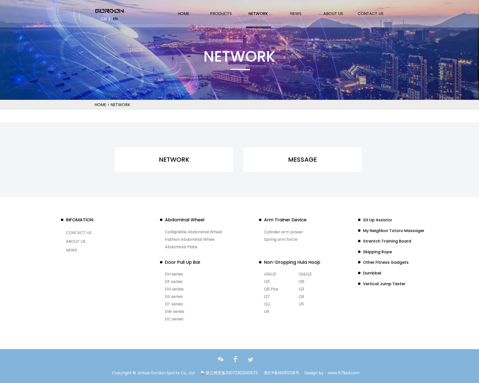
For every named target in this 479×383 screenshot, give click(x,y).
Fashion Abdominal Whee (190, 239)
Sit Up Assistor (377, 220)
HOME (183, 13)
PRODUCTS (221, 13)
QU (267, 304)
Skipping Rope (377, 252)
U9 (266, 311)
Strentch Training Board (387, 241)
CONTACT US (370, 13)
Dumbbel (372, 273)
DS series (174, 296)
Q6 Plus (271, 289)
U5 (301, 304)
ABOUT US (333, 13)
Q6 (301, 281)
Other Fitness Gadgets (386, 262)
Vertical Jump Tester (384, 283)
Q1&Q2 (305, 274)
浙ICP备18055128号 (281, 373)
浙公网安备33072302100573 (231, 373)
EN (115, 19)
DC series (174, 319)
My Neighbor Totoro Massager (393, 230)
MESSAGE (302, 159)
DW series (174, 311)
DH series (174, 274)
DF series (174, 281)
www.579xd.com (343, 373)
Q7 (267, 296)
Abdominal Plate (181, 247)
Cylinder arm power (283, 232)
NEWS (295, 13)
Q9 (301, 296)
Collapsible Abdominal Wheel (193, 232)
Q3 (301, 289)
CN (104, 19)
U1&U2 (270, 274)
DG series (174, 289)
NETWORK (258, 13)
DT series (174, 304)
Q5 (267, 281)
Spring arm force (280, 239)
